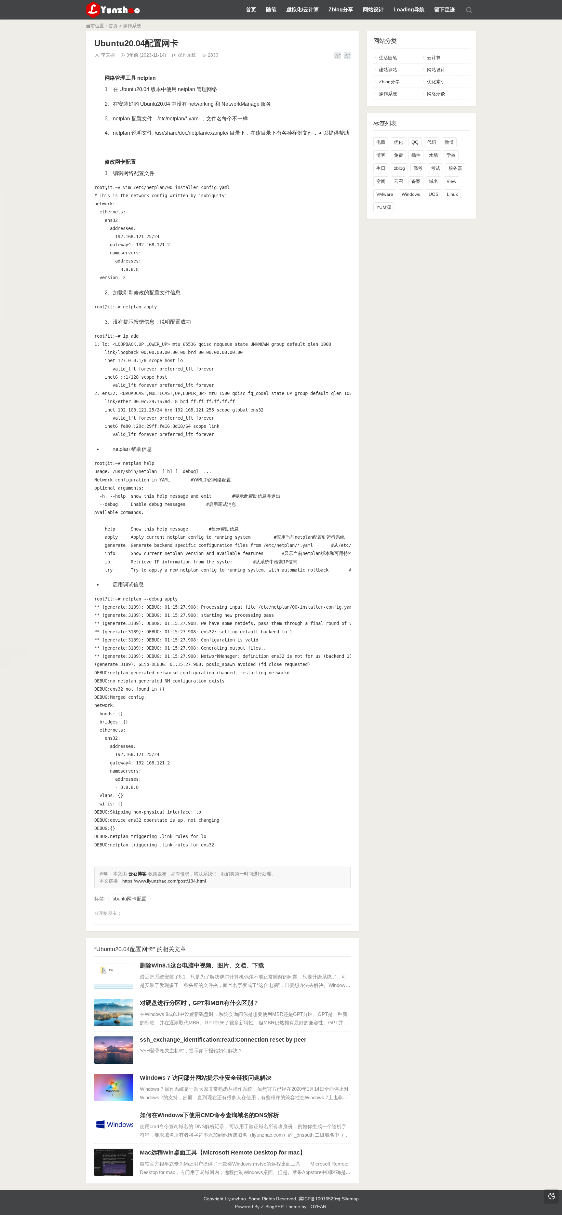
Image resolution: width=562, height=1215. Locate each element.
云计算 (434, 57)
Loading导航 (409, 9)
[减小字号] (347, 55)
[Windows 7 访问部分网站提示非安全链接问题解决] (113, 1087)
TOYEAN (317, 1206)
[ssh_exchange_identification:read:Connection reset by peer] (113, 1050)
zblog (399, 168)
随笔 (271, 9)
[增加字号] (337, 55)
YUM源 (383, 207)
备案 (416, 181)
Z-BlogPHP (272, 1206)
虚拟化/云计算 (302, 9)
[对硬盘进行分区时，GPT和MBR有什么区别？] (113, 1012)
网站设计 (373, 9)
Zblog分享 (340, 9)
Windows (411, 194)
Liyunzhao (235, 1198)
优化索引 (436, 81)
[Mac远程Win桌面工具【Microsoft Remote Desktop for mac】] (113, 1162)
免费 (398, 155)
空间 (380, 181)
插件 (416, 155)
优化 (398, 142)
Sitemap (350, 1198)
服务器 (455, 168)
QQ (415, 142)
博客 (380, 155)
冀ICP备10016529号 (320, 1198)
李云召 (108, 55)
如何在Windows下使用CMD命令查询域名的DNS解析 (209, 1115)
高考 (417, 168)
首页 (251, 9)
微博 (449, 142)
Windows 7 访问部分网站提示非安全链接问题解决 (206, 1077)
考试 (435, 168)
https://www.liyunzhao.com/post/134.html (164, 881)
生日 (380, 168)
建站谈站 (388, 69)
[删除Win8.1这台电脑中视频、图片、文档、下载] (113, 975)
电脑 (380, 142)
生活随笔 (388, 57)
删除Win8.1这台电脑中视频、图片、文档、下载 (202, 965)
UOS (433, 194)
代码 (431, 142)
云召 (398, 181)
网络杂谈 (436, 93)
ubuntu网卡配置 (129, 898)
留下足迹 (444, 9)
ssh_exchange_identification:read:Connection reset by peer (223, 1039)
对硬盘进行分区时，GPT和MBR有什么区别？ (199, 1003)
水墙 (433, 155)
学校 (451, 155)
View (451, 181)
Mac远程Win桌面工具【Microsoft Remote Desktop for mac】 (223, 1152)
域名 (433, 181)
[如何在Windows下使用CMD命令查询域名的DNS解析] (113, 1125)
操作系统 (132, 25)
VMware (384, 194)
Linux (452, 194)
